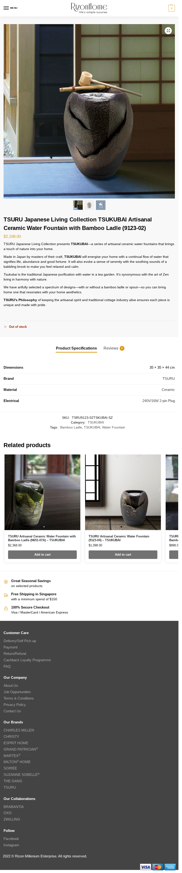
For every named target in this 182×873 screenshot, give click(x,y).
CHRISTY (11, 737)
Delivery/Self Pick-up (20, 641)
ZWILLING (12, 819)
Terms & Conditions (19, 698)
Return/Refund (15, 654)
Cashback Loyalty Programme (27, 660)
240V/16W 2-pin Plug (158, 401)
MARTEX (12, 756)
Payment (11, 647)
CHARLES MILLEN (19, 730)
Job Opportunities (17, 692)
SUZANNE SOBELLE (22, 775)
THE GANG (13, 781)
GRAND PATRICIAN (21, 749)
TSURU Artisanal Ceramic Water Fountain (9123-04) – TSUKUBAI (119, 538)
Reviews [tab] (113, 348)
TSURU (169, 378)
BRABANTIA (14, 807)
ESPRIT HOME (16, 743)
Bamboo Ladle (71, 427)
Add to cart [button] (42, 554)
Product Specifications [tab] (76, 348)
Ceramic (168, 390)
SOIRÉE (10, 768)
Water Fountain (113, 427)
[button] (171, 8)
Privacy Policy (15, 705)
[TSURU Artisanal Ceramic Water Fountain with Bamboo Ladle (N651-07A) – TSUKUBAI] (42, 492)
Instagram (11, 845)
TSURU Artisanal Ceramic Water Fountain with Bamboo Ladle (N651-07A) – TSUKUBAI (42, 538)
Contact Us (12, 711)
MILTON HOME (17, 762)
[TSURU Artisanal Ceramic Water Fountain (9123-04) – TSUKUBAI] (123, 492)
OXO (8, 813)
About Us (11, 685)
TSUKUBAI (96, 422)
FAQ (7, 666)
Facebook (11, 839)
